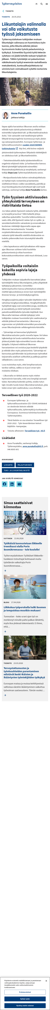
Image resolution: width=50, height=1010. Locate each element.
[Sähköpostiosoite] (19, 484)
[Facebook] (4, 484)
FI (37, 4)
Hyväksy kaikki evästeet (25, 1005)
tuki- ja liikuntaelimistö (17, 470)
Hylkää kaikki (25, 999)
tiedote (10, 11)
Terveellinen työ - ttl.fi (35, 430)
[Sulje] (46, 980)
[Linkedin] (12, 484)
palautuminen (25, 465)
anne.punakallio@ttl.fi (33, 446)
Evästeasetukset (25, 992)
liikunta (8, 465)
